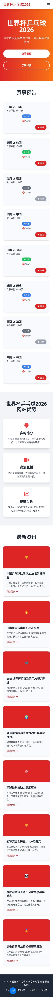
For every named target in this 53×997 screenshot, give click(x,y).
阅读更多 (11, 591)
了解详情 (26, 65)
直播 (42, 127)
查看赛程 (26, 53)
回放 (42, 199)
